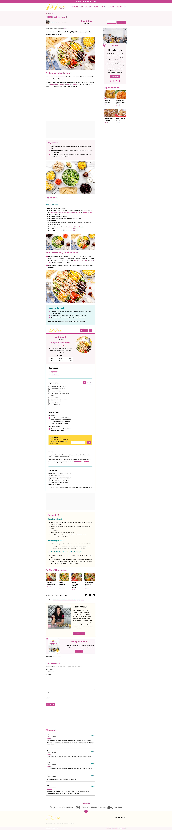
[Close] (97, 395)
